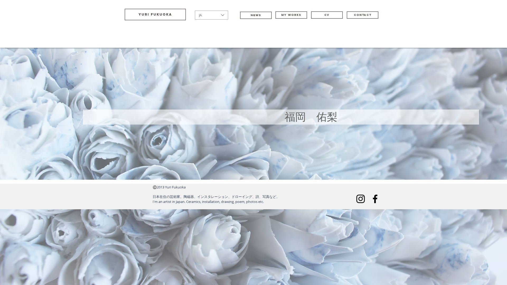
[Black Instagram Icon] (360, 199)
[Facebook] (375, 199)
